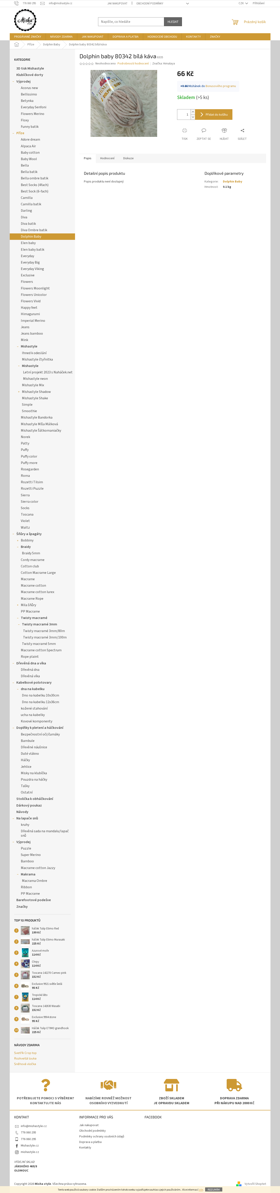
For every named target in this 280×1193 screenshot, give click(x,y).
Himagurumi (30, 314)
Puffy (25, 449)
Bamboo (27, 861)
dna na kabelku (32, 689)
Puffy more (29, 462)
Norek (25, 437)
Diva (24, 217)
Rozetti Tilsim (32, 482)
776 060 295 (28, 1132)
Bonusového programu (221, 86)
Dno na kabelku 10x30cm (40, 695)
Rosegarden (30, 469)
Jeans (25, 327)
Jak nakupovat (117, 4)
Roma (25, 475)
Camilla (27, 197)
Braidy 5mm (31, 553)
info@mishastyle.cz (34, 1126)
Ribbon (26, 887)
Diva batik (28, 223)
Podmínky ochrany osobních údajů (101, 1136)
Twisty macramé (34, 617)
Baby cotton (30, 152)
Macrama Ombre (34, 880)
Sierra (25, 495)
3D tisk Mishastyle (30, 68)
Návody (22, 811)
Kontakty (85, 1147)
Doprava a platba (90, 1142)
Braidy (26, 546)
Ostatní (27, 792)
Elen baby (28, 243)
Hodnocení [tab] (107, 158)
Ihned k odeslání (34, 353)
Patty (25, 443)
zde (201, 1190)
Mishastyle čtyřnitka (37, 359)
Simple (27, 404)
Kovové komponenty (36, 721)
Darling (26, 210)
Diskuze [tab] (128, 158)
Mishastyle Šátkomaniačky (41, 430)
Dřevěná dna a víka (31, 663)
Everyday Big (30, 262)
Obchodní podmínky (149, 4)
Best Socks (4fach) (34, 184)
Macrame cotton (33, 585)
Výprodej (23, 81)
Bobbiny (27, 540)
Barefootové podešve (33, 900)
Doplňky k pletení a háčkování (39, 727)
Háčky (25, 760)
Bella (25, 165)
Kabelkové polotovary (34, 682)
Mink (24, 340)
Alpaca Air (28, 146)
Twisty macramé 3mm (39, 624)
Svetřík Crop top (25, 1052)
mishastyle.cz (30, 1152)
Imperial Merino (33, 320)
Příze (20, 133)
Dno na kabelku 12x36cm (40, 702)
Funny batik (30, 126)
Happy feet (29, 307)
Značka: (163, 63)
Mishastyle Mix (33, 385)
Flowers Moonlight (35, 288)
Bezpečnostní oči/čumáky (40, 734)
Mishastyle (29, 346)
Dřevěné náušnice (34, 747)
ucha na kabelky (33, 714)
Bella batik (29, 171)
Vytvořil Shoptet (255, 1184)
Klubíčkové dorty (29, 74)
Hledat (173, 21)
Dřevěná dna (30, 669)
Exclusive (28, 275)
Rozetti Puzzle (32, 488)
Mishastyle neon (35, 378)
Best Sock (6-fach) (34, 191)
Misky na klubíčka (34, 773)
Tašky (25, 786)
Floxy (25, 120)
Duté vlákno (30, 753)
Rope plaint (30, 656)
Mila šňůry (28, 605)
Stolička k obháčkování (34, 798)
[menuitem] (28, 36)
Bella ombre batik (34, 178)
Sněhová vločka (25, 1063)
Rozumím (214, 1189)
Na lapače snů (27, 818)
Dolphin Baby (31, 236)
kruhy (25, 824)
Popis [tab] (87, 158)
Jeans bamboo (32, 333)
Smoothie (29, 411)
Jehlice (26, 766)
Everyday (27, 256)
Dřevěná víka (30, 676)
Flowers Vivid (31, 301)
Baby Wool (29, 159)
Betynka (27, 100)
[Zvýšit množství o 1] (193, 111)
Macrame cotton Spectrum (41, 650)
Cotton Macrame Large (38, 572)
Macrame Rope (32, 598)
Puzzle (26, 848)
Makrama (28, 874)
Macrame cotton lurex (37, 592)
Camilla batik (31, 204)
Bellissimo (29, 94)
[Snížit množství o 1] (193, 117)
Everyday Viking (32, 268)
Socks (25, 508)
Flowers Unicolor (34, 294)
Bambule (28, 740)
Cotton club (30, 566)
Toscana (27, 514)
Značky (22, 906)
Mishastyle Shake (35, 398)
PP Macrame (30, 611)
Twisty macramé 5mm (39, 643)
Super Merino (31, 854)
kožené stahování (34, 708)
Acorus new (29, 87)
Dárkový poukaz (29, 805)
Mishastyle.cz (30, 1145)
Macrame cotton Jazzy (38, 867)
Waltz (25, 527)
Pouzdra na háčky (34, 779)
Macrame (28, 579)
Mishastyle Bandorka (36, 417)
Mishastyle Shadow (36, 391)
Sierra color (29, 501)
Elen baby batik (32, 249)
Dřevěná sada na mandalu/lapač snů (45, 833)
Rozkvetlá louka (25, 1058)
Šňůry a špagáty (29, 534)
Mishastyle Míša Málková (39, 424)
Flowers (27, 281)
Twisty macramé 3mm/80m (44, 631)
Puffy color (29, 456)
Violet (25, 520)
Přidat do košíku (217, 114)
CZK (241, 3)
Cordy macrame (32, 559)
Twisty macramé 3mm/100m (45, 637)
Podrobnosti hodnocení (133, 64)
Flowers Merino (32, 113)
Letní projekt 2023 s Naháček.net (48, 372)
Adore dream (30, 139)
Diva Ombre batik (34, 230)
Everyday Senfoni (33, 107)
